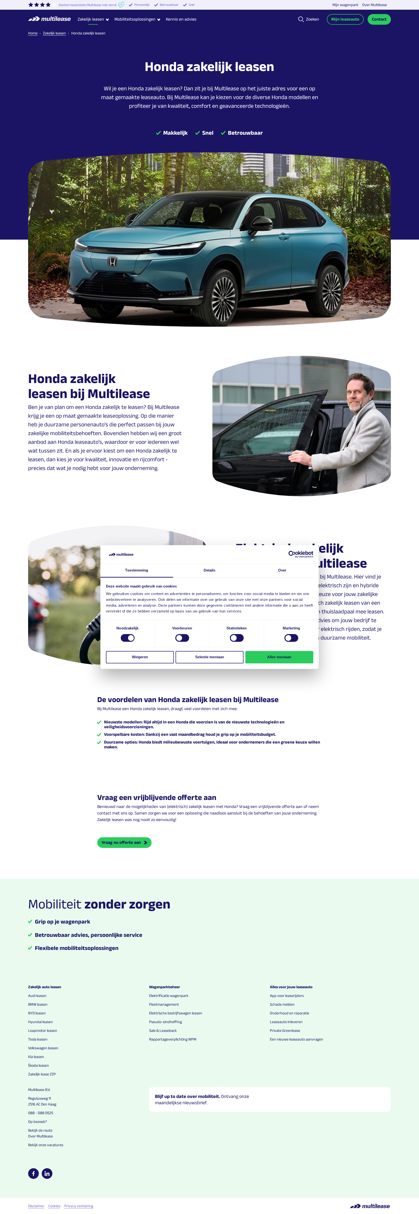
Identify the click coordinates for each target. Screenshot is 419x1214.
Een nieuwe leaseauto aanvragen (296, 1039)
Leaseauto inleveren (286, 1022)
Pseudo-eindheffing (165, 1022)
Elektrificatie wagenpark (168, 996)
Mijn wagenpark (345, 5)
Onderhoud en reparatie (289, 1013)
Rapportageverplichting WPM (172, 1039)
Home (33, 33)
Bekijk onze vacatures (45, 1145)
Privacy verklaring (78, 1206)
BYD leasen (37, 1013)
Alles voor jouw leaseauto (291, 987)
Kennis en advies (181, 19)
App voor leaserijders (287, 996)
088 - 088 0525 (40, 1113)
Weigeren (140, 657)
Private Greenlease (285, 1030)
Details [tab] (210, 570)
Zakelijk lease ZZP (42, 1074)
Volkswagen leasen (43, 1048)
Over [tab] (282, 570)
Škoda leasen (38, 1065)
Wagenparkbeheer (164, 987)
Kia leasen (36, 1057)
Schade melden (282, 1004)
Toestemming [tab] (136, 570)
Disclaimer (36, 1206)
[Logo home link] (53, 19)
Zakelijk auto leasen (44, 987)
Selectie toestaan (209, 657)
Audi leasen (37, 996)
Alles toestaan (279, 657)
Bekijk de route (40, 1130)
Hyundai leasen (40, 1022)
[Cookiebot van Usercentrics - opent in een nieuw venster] (292, 554)
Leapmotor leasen (42, 1030)
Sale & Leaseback (163, 1030)
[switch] (182, 638)
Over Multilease (374, 5)
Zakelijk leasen (54, 33)
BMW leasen (38, 1004)
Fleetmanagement (164, 1004)
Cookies (54, 1206)
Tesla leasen (38, 1039)
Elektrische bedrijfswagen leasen (175, 1013)
